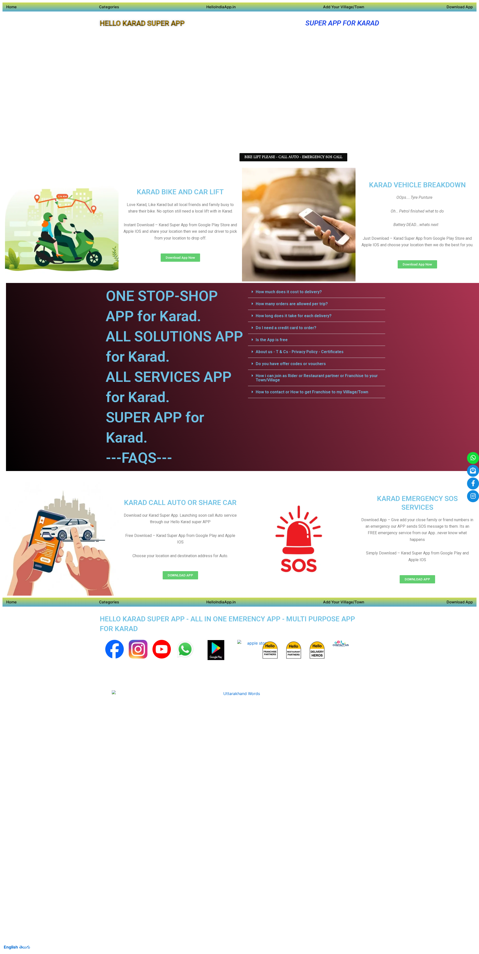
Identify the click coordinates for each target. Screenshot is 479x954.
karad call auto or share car (180, 502)
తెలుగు (24, 947)
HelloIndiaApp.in (221, 6)
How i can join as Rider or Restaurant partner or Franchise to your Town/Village (317, 377)
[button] (316, 292)
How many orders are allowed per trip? (292, 303)
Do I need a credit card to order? (286, 327)
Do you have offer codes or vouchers (291, 363)
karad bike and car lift (180, 192)
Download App (460, 6)
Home (11, 6)
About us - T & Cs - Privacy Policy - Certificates (300, 351)
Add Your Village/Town (343, 6)
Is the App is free (272, 339)
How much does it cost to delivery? (289, 291)
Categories (109, 6)
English (11, 947)
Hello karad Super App (142, 23)
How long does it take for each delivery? (294, 315)
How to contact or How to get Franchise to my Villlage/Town (312, 392)
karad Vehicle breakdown (417, 185)
